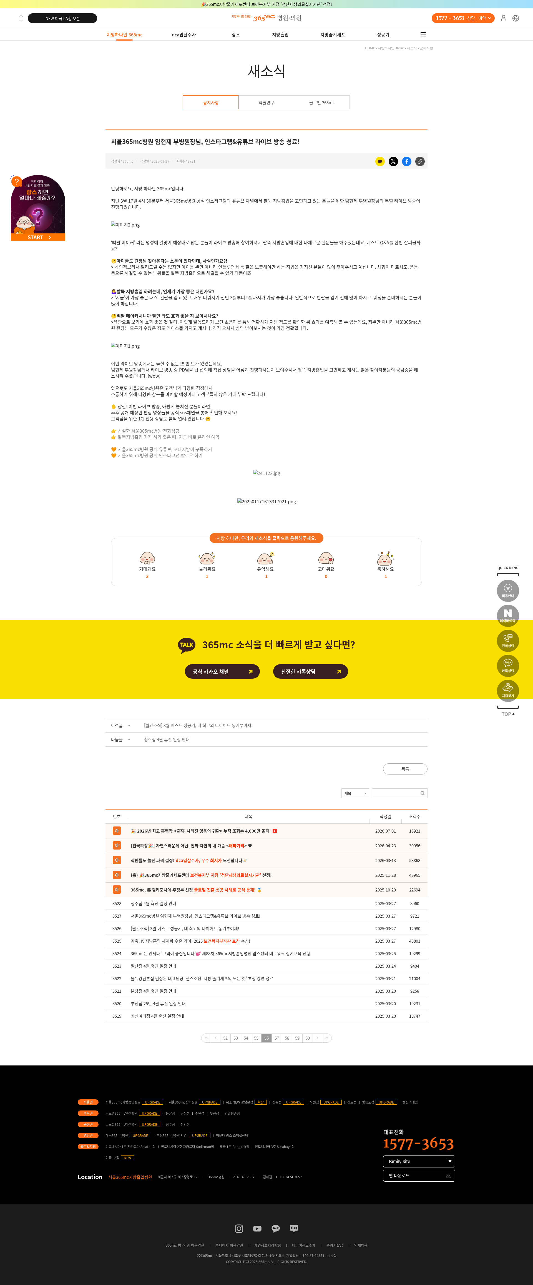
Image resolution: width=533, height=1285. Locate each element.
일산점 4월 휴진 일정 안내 (153, 966)
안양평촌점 (232, 1113)
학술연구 (266, 102)
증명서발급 (334, 1245)
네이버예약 (508, 616)
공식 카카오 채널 (211, 671)
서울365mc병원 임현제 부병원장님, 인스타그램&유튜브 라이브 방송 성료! (195, 916)
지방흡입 (280, 34)
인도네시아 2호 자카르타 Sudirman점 (187, 1146)
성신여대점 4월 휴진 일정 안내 (157, 1016)
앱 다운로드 (399, 1175)
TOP (506, 714)
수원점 (199, 1113)
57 (277, 1038)
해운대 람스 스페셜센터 (232, 1135)
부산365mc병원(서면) (172, 1135)
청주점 (170, 1124)
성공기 (383, 34)
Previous (21, 16)
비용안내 (508, 591)
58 (287, 1038)
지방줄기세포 (332, 34)
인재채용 (361, 1245)
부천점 (214, 1113)
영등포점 (368, 1102)
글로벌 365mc (322, 102)
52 (225, 1038)
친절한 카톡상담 (298, 671)
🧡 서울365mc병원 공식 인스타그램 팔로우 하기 (157, 455)
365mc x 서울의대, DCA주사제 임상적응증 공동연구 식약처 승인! (266, 4)
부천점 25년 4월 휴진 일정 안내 (158, 1003)
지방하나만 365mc (124, 34)
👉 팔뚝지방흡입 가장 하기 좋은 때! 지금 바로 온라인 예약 (166, 437)
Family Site (399, 1161)
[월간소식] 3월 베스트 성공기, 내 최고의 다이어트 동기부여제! (198, 725)
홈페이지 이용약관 (229, 1245)
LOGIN (503, 18)
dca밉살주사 (184, 34)
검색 (422, 793)
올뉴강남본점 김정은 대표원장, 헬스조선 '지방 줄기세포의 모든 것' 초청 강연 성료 (202, 978)
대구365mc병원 (116, 1135)
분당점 (170, 1113)
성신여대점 (410, 1102)
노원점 (314, 1102)
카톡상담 (508, 666)
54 (246, 1038)
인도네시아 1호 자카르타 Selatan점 (130, 1146)
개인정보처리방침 (267, 1245)
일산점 (185, 1113)
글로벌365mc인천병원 (121, 1113)
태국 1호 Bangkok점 (234, 1146)
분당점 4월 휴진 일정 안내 (153, 991)
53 (235, 1038)
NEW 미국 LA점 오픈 (63, 18)
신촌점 (276, 1102)
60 (307, 1038)
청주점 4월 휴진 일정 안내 (167, 739)
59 (297, 1038)
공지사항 (211, 102)
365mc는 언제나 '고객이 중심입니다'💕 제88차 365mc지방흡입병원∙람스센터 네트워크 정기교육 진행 (220, 953)
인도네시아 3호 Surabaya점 (275, 1146)
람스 (236, 34)
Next (21, 20)
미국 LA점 (112, 1157)
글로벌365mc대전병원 (121, 1124)
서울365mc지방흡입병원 (122, 1102)
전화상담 (508, 641)
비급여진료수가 (303, 1245)
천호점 (351, 1102)
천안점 (185, 1124)
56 (266, 1038)
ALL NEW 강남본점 (239, 1102)
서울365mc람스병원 (183, 1102)
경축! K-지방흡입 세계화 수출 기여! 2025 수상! (190, 941)
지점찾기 (508, 691)
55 (256, 1038)
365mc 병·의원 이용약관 (185, 1245)
